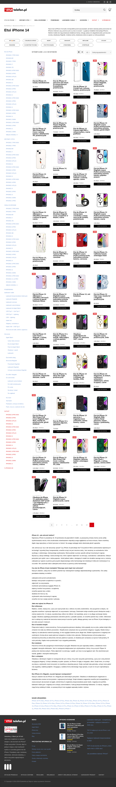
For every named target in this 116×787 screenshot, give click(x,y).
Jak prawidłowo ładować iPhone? (97, 754)
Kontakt (34, 761)
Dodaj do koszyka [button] (41, 89)
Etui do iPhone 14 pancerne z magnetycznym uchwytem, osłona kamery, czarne (80, 419)
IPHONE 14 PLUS (11, 104)
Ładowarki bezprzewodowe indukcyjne (16, 296)
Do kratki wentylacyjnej (14, 384)
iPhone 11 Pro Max (90, 706)
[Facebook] (104, 2)
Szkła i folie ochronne (14, 341)
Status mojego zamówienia (39, 755)
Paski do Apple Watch (14, 347)
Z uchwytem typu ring (30, 45)
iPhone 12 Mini (79, 706)
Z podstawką (67, 45)
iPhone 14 (79, 703)
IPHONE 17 (9, 64)
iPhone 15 (38, 703)
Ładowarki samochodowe (13, 305)
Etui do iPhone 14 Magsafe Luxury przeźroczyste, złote (101, 335)
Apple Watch (9, 337)
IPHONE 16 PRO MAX (12, 70)
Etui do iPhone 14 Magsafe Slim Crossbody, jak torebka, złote (80, 376)
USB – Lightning (10, 317)
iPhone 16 (76, 701)
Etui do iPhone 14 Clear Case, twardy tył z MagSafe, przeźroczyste (102, 296)
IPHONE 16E (10, 79)
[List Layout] (82, 52)
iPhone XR (37, 708)
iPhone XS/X (46, 708)
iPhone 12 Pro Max (50, 706)
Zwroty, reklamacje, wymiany (40, 758)
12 (87, 525)
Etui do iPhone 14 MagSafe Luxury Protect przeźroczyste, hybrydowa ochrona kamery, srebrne (41, 461)
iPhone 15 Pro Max (86, 701)
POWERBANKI (8, 289)
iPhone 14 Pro (60, 703)
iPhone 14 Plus (70, 703)
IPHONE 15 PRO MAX (12, 85)
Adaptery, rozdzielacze (12, 323)
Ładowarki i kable (9, 292)
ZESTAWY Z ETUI (9, 139)
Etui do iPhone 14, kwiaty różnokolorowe (41, 82)
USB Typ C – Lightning (12, 314)
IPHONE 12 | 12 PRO (12, 279)
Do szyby (10, 387)
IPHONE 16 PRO (11, 73)
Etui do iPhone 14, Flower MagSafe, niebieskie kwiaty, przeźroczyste (60, 125)
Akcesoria (7, 334)
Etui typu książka (49, 45)
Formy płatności (36, 752)
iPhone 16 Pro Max (38, 701)
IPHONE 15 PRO (11, 89)
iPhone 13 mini (39, 706)
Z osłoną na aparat (30, 40)
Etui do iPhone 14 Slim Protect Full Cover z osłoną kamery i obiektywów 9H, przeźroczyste (41, 132)
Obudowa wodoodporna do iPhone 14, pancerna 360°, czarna (81, 336)
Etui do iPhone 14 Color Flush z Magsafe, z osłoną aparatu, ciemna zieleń (102, 460)
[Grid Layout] (79, 52)
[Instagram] (110, 2)
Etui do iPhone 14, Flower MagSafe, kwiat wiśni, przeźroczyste (101, 83)
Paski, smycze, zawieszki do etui (15, 407)
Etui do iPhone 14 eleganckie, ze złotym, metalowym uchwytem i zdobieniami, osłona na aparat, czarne (102, 378)
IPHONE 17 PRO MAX (12, 55)
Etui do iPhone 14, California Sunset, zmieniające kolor (101, 253)
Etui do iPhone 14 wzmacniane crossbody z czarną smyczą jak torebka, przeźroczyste (80, 215)
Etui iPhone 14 (37, 79)
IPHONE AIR (9, 58)
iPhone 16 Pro (49, 701)
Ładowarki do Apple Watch (13, 308)
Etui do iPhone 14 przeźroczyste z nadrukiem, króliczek (40, 175)
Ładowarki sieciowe (11, 302)
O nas (33, 746)
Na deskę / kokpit (12, 390)
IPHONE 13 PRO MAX (12, 110)
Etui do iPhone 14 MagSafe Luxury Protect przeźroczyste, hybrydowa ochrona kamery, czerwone (81, 255)
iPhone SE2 (54, 708)
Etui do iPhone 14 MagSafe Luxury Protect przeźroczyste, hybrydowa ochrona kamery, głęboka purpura (102, 173)
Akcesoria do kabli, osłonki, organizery (16, 329)
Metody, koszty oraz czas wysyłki (41, 749)
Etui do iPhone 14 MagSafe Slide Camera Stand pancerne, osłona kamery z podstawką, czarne (102, 420)
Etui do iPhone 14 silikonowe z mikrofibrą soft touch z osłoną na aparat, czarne (40, 215)
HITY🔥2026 (12, 40)
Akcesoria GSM (36, 724)
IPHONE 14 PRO (11, 101)
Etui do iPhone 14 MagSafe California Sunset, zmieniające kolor (80, 460)
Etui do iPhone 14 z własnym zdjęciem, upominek (60, 422)
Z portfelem (85, 45)
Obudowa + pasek (13, 350)
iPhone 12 (70, 706)
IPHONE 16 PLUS (11, 76)
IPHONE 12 (9, 128)
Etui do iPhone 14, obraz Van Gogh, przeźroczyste (60, 375)
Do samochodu (10, 377)
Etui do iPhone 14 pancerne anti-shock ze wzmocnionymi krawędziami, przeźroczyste (60, 84)
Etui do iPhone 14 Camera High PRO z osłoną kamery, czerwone (60, 254)
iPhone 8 (61, 708)
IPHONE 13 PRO (11, 113)
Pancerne (12, 45)
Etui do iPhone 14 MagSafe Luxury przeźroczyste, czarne (61, 499)
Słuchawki (9, 400)
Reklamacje (51, 775)
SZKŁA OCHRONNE (10, 205)
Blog (33, 736)
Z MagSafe (67, 40)
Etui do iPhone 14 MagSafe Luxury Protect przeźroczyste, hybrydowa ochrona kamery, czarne (102, 215)
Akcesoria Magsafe (11, 360)
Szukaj (104, 9)
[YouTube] (107, 2)
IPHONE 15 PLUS (11, 92)
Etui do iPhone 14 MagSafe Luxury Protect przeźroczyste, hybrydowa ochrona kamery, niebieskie (61, 297)
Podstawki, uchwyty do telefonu (15, 404)
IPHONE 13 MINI (11, 119)
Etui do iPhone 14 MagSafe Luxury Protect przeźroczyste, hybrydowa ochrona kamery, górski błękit (102, 126)
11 (82, 525)
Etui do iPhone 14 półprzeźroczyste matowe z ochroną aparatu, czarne (80, 176)
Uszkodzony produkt (88, 775)
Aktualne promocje (11, 775)
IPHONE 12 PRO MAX (12, 122)
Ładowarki (10, 353)
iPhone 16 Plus (59, 701)
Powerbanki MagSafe (14, 364)
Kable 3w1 (9, 320)
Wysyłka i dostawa (27, 775)
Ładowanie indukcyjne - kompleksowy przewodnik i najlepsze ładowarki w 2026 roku (99, 722)
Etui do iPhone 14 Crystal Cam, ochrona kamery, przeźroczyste (81, 88)
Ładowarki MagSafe (11, 299)
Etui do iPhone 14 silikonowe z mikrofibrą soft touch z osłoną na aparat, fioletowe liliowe (40, 297)
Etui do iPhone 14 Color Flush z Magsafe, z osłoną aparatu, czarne (39, 336)
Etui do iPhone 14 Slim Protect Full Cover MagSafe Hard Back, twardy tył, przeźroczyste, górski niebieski (40, 420)
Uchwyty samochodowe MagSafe (17, 370)
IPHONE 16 (9, 82)
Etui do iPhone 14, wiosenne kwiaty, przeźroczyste (39, 259)
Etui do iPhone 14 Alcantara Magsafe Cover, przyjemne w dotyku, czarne (60, 214)
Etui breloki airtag (11, 357)
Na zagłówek (11, 393)
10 (77, 525)
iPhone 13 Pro (100, 703)
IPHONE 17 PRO (11, 61)
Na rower (8, 397)
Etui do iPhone (8, 51)
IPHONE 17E (10, 67)
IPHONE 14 (9, 107)
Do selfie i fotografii (11, 374)
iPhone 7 (68, 708)
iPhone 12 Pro (61, 706)
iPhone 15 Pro (97, 701)
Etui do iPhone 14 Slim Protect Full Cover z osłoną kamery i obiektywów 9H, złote (61, 461)
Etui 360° (103, 40)
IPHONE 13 (9, 116)
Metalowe (85, 40)
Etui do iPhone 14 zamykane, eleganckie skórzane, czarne (41, 375)
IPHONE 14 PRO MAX (12, 98)
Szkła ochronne (36, 733)
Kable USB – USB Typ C (13, 326)
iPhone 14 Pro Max (49, 703)
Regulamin (39, 775)
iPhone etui (35, 730)
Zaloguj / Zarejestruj (94, 1)
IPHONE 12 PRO (11, 125)
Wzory (49, 40)
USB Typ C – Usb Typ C (13, 311)
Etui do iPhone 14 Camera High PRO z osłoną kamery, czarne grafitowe (81, 131)
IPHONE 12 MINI (11, 131)
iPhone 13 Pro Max (89, 703)
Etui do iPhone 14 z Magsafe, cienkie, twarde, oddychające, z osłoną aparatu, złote (61, 337)
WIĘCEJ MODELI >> (12, 134)
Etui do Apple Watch (13, 344)
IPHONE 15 (9, 95)
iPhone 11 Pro (101, 706)
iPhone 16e (68, 701)
